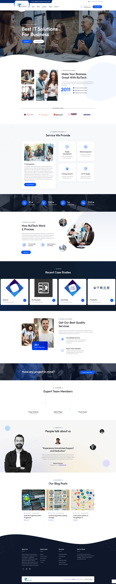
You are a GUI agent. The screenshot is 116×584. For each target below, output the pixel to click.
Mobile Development (67, 153)
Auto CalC (93, 300)
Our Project (42, 560)
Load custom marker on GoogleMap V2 (80, 516)
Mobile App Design (62, 560)
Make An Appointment (87, 372)
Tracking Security (67, 174)
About (38, 6)
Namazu (63, 300)
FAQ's (60, 558)
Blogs (50, 6)
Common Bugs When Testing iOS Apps (58, 516)
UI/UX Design (85, 174)
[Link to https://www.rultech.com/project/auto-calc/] (111, 300)
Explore (41, 554)
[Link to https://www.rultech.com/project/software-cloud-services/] (24, 300)
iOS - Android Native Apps (8, 302)
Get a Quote (97, 6)
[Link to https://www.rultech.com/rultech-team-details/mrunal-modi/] (58, 406)
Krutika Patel (82, 412)
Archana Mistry (33, 412)
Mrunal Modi (58, 412)
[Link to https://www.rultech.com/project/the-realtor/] (53, 300)
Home (33, 6)
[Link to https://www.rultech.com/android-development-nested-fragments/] (33, 499)
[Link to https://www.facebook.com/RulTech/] (23, 569)
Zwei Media (6, 300)
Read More (26, 44)
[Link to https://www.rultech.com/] (22, 5)
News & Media (43, 558)
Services (44, 6)
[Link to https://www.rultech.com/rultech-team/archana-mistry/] (33, 406)
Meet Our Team (43, 556)
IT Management (62, 556)
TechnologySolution (63, 554)
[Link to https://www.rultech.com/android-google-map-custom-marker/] (82, 499)
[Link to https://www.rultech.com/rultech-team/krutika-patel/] (82, 406)
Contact (56, 6)
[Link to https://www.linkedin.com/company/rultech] (29, 569)
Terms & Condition (88, 579)
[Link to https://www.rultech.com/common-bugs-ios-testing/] (58, 499)
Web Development (86, 152)
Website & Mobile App (63, 564)
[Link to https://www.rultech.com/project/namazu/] (82, 300)
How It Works (39, 44)
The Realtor (35, 300)
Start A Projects (30, 184)
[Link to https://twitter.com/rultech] (26, 569)
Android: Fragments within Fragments (32, 516)
